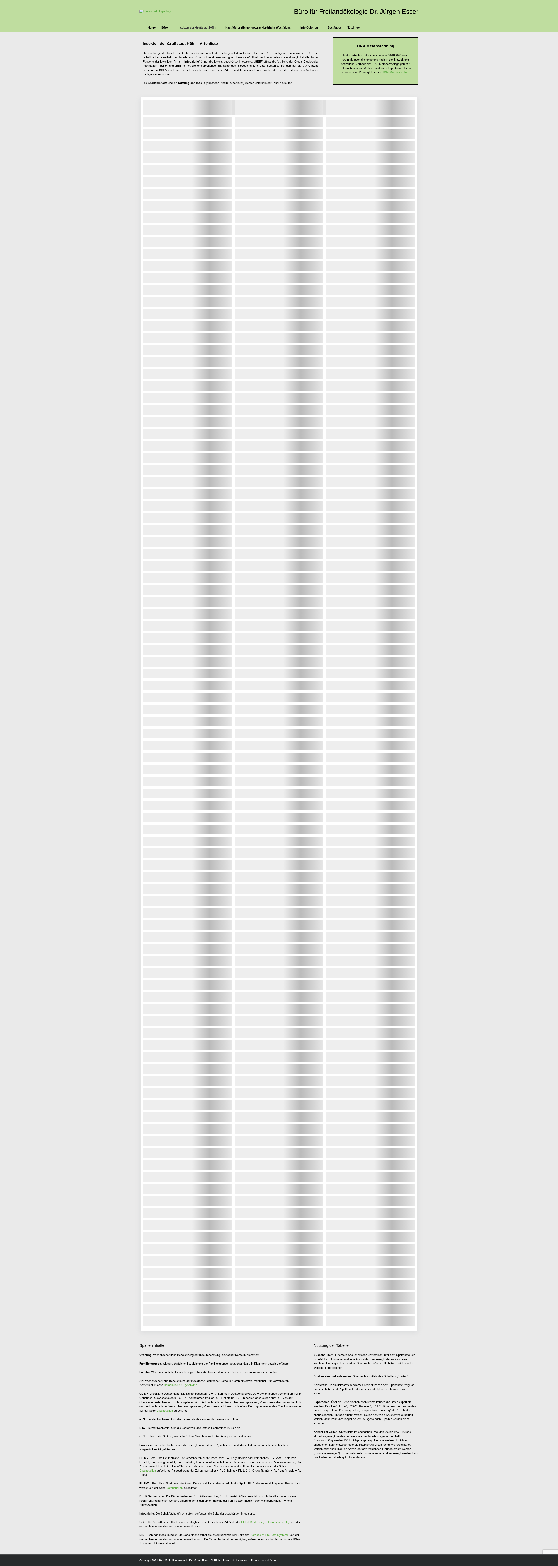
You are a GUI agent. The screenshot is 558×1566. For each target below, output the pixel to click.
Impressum (242, 1560)
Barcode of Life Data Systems (269, 1535)
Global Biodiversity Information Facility (265, 1522)
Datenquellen (165, 1410)
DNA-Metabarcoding (395, 72)
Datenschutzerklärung (264, 1560)
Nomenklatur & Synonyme (180, 1385)
